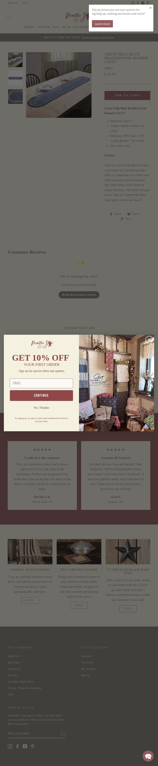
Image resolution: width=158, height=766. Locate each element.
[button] (148, 756)
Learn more (102, 24)
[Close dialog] (149, 339)
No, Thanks (41, 407)
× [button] (150, 7)
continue (41, 395)
